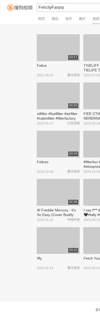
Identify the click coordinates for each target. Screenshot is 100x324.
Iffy (39, 258)
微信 (55, 19)
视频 (96, 19)
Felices (42, 162)
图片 (82, 19)
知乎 (68, 19)
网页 (41, 19)
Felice (42, 65)
